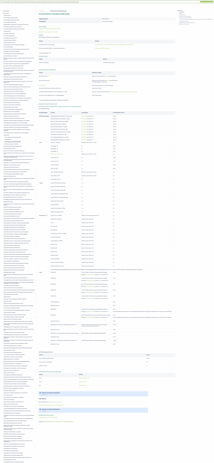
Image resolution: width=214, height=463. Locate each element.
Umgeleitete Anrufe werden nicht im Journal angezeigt (13, 356)
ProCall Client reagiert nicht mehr (9, 390)
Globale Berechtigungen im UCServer (10, 459)
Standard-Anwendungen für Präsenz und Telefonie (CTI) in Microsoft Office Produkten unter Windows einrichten (18, 429)
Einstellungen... (209, 1)
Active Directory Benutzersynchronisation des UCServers (13, 89)
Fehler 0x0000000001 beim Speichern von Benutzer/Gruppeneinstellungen (16, 222)
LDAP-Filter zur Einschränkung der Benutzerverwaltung (13, 84)
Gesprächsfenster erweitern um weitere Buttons (12, 247)
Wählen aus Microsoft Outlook (9, 372)
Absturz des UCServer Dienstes (9, 399)
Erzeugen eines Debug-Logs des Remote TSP (11, 116)
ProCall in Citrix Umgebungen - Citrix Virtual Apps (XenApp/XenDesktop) (16, 127)
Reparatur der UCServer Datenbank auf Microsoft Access (13, 303)
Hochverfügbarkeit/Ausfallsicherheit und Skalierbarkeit (13, 374)
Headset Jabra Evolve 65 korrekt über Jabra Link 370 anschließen (15, 383)
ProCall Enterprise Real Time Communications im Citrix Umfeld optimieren (16, 132)
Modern (106, 76)
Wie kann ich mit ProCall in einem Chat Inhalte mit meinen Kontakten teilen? (16, 49)
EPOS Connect (84, 116)
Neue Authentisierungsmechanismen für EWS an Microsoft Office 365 (15, 277)
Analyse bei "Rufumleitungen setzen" (10, 176)
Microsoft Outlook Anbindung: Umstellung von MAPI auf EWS (14, 267)
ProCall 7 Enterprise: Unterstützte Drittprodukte (12, 137)
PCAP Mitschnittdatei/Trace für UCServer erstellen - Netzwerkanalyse (15, 381)
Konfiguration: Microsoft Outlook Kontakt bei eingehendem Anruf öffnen (16, 263)
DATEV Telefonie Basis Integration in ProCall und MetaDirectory (14, 95)
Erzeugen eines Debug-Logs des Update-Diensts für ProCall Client (15, 113)
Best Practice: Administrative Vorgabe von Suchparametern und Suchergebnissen (18, 61)
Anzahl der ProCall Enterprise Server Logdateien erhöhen (13, 109)
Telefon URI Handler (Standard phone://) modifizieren (13, 345)
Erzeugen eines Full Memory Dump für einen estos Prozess (14, 211)
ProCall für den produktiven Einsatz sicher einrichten (13, 26)
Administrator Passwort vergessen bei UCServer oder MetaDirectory (15, 171)
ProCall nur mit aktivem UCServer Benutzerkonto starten (13, 287)
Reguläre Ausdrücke (7, 296)
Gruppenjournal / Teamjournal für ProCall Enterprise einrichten (14, 252)
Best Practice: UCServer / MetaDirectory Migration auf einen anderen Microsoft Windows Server (19, 190)
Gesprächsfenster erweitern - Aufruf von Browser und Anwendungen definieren (17, 240)
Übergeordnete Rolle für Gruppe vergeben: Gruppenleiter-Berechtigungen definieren (18, 347)
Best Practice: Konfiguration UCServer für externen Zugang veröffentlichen (16, 63)
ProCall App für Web (7, 31)
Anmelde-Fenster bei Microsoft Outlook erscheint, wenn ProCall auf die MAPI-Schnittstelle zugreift (19, 179)
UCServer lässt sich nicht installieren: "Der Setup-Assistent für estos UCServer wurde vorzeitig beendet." (18, 441)
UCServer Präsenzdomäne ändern (9, 350)
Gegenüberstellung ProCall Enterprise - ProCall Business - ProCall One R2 (16, 24)
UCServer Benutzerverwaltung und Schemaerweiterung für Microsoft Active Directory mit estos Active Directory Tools (19, 71)
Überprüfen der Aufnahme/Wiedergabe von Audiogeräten (13, 388)
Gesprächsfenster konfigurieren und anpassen (12, 236)
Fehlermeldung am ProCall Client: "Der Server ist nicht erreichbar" (15, 229)
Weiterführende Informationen (184, 24)
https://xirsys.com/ (83, 381)
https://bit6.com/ (82, 385)
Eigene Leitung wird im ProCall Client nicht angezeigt (13, 436)
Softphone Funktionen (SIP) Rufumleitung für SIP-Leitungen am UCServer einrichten (18, 321)
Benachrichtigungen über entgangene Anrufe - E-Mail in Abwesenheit (15, 122)
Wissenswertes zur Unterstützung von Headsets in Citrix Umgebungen (16, 365)
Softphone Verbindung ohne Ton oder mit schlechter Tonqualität (15, 314)
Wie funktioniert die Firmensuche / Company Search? (13, 363)
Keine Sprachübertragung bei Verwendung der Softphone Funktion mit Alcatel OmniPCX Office (19, 330)
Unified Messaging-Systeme (183, 21)
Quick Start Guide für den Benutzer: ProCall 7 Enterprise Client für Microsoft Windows (18, 292)
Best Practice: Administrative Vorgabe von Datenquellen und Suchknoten (16, 181)
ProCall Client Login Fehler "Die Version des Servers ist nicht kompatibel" (16, 231)
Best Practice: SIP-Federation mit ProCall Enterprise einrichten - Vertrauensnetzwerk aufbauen (18, 187)
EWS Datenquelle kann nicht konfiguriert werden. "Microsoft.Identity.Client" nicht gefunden (19, 218)
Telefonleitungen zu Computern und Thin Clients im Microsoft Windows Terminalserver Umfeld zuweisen (18, 341)
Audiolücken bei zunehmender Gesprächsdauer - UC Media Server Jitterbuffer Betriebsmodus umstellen (17, 426)
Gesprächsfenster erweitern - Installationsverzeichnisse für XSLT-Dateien (16, 243)
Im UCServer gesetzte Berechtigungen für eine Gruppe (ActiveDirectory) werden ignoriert (19, 379)
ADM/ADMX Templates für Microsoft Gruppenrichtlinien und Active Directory (17, 169)
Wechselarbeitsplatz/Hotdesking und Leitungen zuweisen (13, 68)
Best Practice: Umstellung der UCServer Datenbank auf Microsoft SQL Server (17, 192)
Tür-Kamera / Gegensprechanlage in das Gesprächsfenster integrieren (16, 249)
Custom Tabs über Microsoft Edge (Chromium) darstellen (13, 397)
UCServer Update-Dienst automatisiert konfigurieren (12, 352)
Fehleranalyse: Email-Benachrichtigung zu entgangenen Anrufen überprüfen (17, 120)
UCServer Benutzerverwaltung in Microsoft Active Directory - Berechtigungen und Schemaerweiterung (17, 74)
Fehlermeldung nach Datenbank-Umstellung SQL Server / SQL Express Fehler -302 (18, 199)
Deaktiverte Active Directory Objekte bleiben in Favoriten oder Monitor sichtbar (17, 86)
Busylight (180, 13)
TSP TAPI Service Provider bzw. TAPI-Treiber (11, 144)
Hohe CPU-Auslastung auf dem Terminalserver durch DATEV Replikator (16, 334)
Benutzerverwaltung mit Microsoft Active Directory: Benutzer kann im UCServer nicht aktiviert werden (18, 82)
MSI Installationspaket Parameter (9, 272)
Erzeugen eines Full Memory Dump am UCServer (12, 209)
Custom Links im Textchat (8, 395)
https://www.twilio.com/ (84, 378)
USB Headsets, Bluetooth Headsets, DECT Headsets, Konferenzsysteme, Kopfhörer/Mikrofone (196, 19)
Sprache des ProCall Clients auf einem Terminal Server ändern (14, 332)
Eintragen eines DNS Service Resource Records (12, 102)
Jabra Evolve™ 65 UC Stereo (56, 154)
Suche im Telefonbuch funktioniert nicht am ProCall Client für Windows (16, 343)
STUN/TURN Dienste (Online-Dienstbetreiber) (186, 22)
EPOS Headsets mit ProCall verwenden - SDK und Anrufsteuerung (15, 368)
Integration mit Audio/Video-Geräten (185, 17)
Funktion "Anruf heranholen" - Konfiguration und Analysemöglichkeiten (16, 234)
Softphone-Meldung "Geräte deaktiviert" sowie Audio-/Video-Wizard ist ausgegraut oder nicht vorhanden (19, 324)
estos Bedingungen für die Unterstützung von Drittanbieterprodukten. (59, 421)
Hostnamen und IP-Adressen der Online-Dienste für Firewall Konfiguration (16, 256)
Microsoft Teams (42, 85)
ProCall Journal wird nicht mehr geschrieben (11, 285)
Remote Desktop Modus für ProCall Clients (11, 294)
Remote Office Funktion (8, 301)
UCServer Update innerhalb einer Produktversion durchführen (14, 354)
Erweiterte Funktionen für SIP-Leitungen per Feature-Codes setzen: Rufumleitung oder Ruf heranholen (19, 204)
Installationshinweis (90, 274)
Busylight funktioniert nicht (8, 201)
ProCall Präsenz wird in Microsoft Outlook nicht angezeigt (13, 91)
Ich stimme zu (203, 1)
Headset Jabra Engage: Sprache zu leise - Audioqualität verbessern (15, 420)
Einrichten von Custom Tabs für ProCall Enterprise (12, 104)
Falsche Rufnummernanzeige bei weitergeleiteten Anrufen (13, 220)
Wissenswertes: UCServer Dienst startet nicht (11, 370)
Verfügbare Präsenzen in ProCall (9, 42)
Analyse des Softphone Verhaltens (9, 312)
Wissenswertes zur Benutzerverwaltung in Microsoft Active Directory (15, 76)
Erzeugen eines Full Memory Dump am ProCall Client (12, 207)
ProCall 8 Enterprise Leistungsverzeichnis (11, 17)
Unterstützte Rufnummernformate (9, 148)
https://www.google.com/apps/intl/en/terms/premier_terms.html (123, 91)
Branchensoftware (182, 14)
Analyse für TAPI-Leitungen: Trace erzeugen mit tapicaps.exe (14, 150)
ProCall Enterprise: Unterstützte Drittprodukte (12, 141)
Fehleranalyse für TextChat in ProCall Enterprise (12, 51)
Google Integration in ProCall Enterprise (10, 448)
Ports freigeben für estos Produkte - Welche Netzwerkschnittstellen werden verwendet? (18, 280)
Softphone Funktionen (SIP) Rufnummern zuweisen (12, 319)
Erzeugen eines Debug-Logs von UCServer (11, 107)
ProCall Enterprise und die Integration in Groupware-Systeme (14, 446)
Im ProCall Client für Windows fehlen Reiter (11, 450)
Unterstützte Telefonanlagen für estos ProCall (48, 31)
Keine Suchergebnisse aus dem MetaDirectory (11, 261)
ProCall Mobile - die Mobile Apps (9, 33)
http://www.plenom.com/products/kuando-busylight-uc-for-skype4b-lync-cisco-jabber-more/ (114, 44)
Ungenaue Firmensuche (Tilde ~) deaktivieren (11, 359)
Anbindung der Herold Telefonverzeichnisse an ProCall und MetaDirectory (16, 100)
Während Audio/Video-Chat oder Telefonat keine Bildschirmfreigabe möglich (17, 361)
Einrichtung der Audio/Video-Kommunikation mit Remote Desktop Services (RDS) (17, 377)
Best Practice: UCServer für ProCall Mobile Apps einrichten (13, 65)
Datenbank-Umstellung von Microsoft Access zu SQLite (13, 197)
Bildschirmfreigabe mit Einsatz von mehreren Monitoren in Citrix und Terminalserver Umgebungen (18, 337)
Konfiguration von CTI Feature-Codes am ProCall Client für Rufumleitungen (16, 162)
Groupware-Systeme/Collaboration (185, 16)
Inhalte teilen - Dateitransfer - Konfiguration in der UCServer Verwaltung (16, 258)
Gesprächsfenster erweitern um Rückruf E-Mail (12, 245)
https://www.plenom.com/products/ (102, 48)
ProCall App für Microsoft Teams (9, 35)
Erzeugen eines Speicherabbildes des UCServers (12, 216)
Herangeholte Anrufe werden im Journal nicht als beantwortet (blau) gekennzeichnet (18, 418)
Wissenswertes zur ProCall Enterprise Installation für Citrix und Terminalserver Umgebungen (17, 130)
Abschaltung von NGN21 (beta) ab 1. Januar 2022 (12, 431)
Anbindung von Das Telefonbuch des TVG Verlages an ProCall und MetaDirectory (17, 98)
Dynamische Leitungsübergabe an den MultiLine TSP (13, 146)
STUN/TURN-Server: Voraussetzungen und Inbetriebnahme (14, 406)
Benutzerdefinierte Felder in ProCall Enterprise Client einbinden (14, 238)
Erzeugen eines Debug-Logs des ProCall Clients (12, 111)
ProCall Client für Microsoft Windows (10, 40)
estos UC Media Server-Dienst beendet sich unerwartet (13, 438)
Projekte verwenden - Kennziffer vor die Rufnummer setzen (14, 401)
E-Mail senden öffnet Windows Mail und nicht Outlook (13, 423)
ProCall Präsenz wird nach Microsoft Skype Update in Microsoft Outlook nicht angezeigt (19, 125)
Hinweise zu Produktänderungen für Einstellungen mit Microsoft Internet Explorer (17, 254)
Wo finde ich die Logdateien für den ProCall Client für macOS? (14, 118)
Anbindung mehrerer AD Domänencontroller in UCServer (13, 79)
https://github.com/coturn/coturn (55, 402)
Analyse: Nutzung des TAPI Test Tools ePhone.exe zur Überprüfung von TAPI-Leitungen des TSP (19, 153)
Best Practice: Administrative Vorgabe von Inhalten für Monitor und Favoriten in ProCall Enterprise (19, 59)
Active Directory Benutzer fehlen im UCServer (11, 167)
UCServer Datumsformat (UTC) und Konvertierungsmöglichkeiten (15, 93)
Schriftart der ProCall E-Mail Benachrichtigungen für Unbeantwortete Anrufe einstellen (18, 305)
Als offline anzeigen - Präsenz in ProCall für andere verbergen (14, 44)
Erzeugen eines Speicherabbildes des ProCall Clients (12, 213)
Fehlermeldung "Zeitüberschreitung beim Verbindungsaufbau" (14, 227)
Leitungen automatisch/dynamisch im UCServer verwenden (14, 265)
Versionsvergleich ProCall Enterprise (10, 22)
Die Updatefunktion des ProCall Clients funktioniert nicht (13, 455)
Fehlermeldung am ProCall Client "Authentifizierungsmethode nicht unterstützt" (17, 410)
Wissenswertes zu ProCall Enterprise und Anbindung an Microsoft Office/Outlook (17, 457)
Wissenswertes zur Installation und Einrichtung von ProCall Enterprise (16, 392)
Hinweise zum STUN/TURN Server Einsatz (11, 404)
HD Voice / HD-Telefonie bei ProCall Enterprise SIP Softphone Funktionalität (16, 310)
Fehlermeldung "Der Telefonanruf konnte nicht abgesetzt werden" (15, 225)
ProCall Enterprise (6, 13)
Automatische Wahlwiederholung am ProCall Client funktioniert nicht (15, 408)
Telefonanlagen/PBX (8, 139)
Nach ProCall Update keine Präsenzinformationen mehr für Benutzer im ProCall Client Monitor (18, 275)
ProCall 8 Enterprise (7, 15)
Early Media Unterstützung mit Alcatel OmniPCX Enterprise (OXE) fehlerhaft (17, 386)
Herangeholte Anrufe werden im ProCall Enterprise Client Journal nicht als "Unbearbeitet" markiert (19, 416)
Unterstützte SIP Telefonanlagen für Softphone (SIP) (50, 28)
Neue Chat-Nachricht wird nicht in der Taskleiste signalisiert (14, 53)
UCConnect (44, 394)
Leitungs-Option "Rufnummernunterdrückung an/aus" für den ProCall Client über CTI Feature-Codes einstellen (18, 160)
